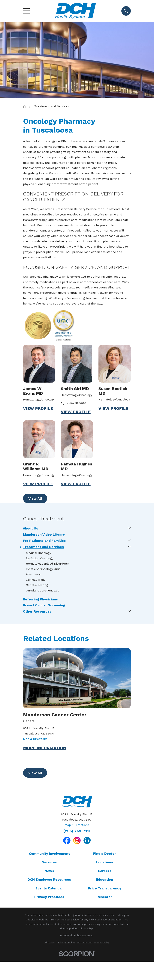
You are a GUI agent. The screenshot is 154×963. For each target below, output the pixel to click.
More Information (44, 748)
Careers (104, 871)
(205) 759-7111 (76, 831)
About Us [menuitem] (30, 528)
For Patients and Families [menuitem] (44, 540)
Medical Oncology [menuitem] (38, 553)
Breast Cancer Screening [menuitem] (44, 605)
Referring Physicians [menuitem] (40, 599)
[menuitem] (49, 942)
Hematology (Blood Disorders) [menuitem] (47, 563)
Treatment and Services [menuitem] (43, 547)
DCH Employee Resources (49, 879)
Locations (104, 862)
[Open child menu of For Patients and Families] (129, 540)
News (49, 871)
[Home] (75, 11)
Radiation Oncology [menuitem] (39, 558)
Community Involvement (49, 853)
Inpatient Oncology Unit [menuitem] (43, 569)
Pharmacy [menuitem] (33, 574)
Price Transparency (104, 888)
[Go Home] (24, 106)
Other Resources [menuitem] (37, 611)
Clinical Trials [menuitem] (35, 579)
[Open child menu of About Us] (129, 528)
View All (35, 498)
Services (49, 862)
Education (104, 879)
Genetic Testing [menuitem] (37, 585)
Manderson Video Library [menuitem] (44, 534)
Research (105, 897)
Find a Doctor (104, 853)
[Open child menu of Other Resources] (129, 611)
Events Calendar (49, 888)
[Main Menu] (26, 11)
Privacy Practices (49, 897)
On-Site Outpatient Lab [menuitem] (42, 590)
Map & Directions (35, 739)
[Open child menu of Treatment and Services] (129, 547)
